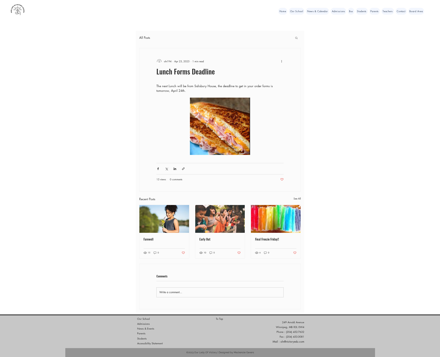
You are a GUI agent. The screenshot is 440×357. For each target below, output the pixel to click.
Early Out (204, 239)
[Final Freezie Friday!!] (276, 219)
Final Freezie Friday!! (267, 239)
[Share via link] (183, 168)
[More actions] (281, 61)
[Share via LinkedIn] (175, 168)
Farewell (148, 239)
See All (297, 198)
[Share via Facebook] (158, 168)
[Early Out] (220, 219)
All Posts (144, 38)
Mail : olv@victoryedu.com (288, 341)
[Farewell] (164, 219)
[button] (416, 11)
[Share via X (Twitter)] (166, 168)
